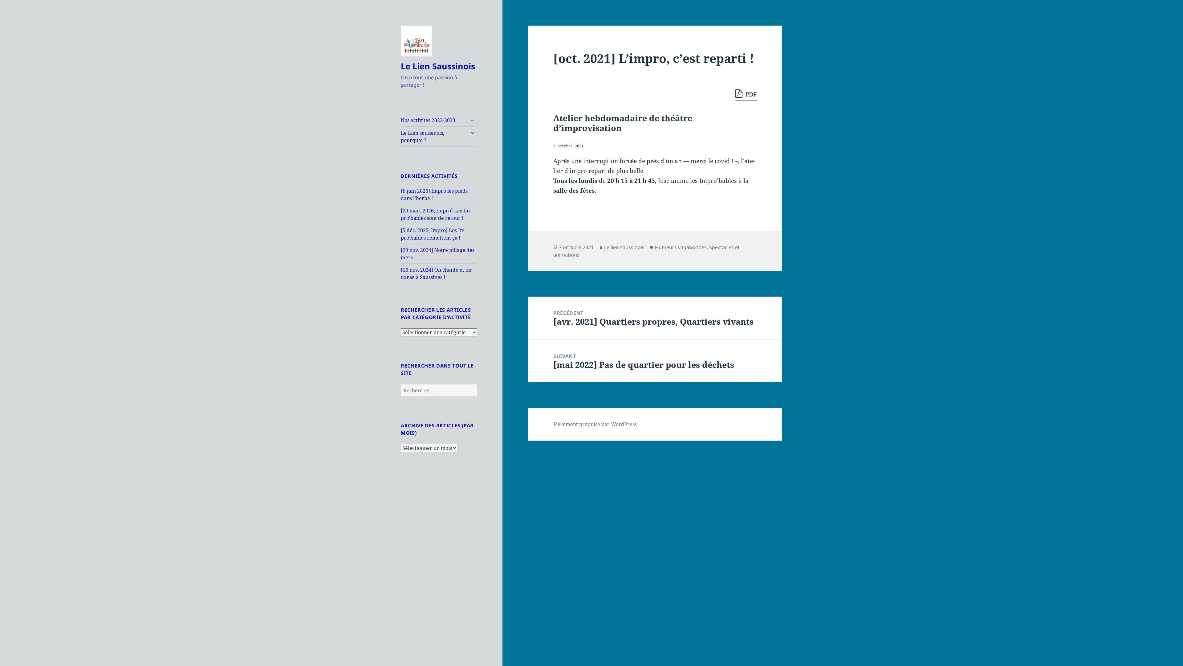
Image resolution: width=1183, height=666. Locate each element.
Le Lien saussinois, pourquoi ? (422, 137)
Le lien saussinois (624, 247)
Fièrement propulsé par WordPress (595, 424)
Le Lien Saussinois (438, 66)
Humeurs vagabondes (681, 247)
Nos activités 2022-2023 (428, 120)
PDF (750, 94)
